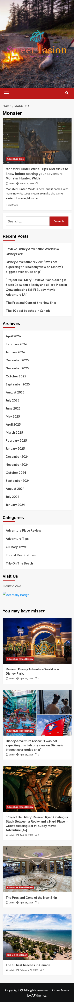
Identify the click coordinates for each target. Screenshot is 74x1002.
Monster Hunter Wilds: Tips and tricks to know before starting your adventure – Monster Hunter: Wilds (37, 173)
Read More (12, 204)
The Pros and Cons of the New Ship (31, 302)
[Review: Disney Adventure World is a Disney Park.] (37, 641)
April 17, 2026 (26, 835)
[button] (7, 93)
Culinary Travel (17, 547)
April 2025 (13, 424)
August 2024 (15, 488)
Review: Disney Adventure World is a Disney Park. (32, 251)
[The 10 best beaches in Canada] (37, 937)
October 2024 (16, 472)
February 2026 (16, 344)
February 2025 (16, 440)
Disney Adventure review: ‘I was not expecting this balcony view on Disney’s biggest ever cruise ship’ (34, 266)
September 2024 (18, 480)
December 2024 (17, 456)
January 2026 (15, 352)
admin (12, 183)
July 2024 (12, 496)
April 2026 (13, 336)
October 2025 (16, 376)
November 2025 (17, 368)
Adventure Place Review (23, 530)
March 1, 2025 (27, 183)
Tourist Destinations (21, 555)
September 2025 (18, 384)
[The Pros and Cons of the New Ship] (37, 869)
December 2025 (17, 360)
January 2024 (15, 504)
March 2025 (14, 432)
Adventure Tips (15, 159)
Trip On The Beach (19, 563)
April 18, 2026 (26, 754)
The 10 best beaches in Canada (28, 310)
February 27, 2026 (29, 970)
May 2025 (13, 416)
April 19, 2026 (26, 678)
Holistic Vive (12, 586)
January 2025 (15, 448)
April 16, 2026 (26, 902)
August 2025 (15, 392)
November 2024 (17, 464)
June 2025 (13, 408)
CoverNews (60, 990)
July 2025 (12, 400)
